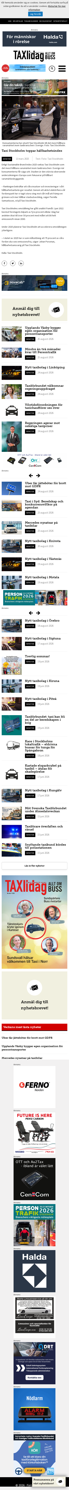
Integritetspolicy (60, 21)
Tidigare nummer (31, 21)
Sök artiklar (18, 21)
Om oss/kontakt (45, 21)
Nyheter (7, 159)
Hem (9, 21)
